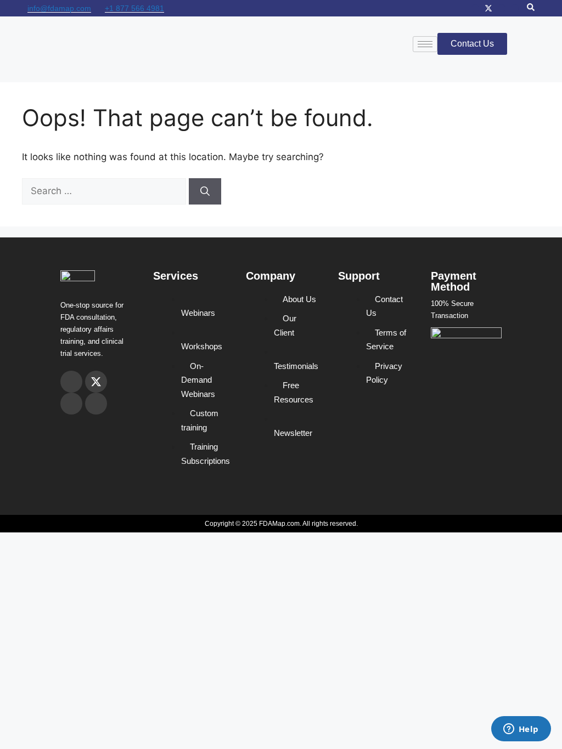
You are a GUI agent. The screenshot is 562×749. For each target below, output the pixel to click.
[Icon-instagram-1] (475, 8)
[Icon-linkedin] (515, 8)
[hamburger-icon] (425, 44)
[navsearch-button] (531, 8)
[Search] (205, 191)
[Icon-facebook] (501, 8)
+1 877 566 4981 (134, 8)
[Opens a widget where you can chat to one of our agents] (521, 730)
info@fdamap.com (59, 8)
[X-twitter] (488, 8)
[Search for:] (105, 190)
